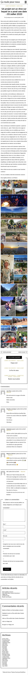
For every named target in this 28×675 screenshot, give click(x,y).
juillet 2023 (5, 660)
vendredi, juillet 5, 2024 (19, 17)
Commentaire (6, 507)
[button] (6, 184)
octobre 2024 (5, 641)
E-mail (5, 530)
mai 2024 (4, 647)
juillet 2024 (5, 645)
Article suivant (21, 352)
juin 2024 (4, 646)
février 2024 (5, 651)
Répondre (9, 392)
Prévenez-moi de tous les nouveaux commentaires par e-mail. (11, 555)
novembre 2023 (6, 655)
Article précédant (7, 352)
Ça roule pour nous (10, 2)
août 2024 (4, 644)
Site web (5, 535)
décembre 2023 (6, 654)
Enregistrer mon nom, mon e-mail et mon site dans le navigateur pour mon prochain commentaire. (13, 546)
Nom (4, 524)
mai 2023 (4, 663)
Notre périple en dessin (7, 591)
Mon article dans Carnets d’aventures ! (11, 593)
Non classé (20, 6)
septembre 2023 (6, 658)
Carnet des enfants (10, 368)
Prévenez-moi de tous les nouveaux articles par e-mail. (13, 562)
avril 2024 (4, 649)
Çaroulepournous (9, 17)
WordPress (22, 672)
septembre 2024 (6, 642)
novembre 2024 (6, 640)
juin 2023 (4, 662)
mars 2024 (4, 650)
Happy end (14, 363)
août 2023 (4, 659)
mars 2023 (4, 666)
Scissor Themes (11, 672)
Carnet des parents (10, 6)
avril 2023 (4, 664)
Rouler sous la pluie (14, 379)
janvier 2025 (5, 638)
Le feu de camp (14, 370)
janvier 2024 (5, 653)
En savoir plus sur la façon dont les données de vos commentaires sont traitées (14, 577)
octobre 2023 (5, 656)
